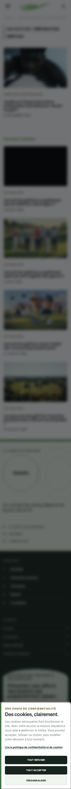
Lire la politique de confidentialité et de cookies (34, 747)
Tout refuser (36, 759)
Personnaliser (36, 780)
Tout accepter (36, 770)
